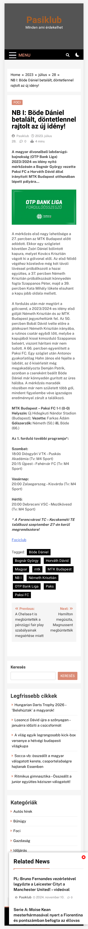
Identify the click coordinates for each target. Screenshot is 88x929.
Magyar (21, 569)
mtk (37, 569)
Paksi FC (22, 595)
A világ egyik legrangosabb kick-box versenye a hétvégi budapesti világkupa (44, 740)
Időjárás (20, 850)
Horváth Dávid (57, 560)
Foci (17, 102)
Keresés (18, 667)
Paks (50, 586)
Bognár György (27, 560)
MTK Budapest (60, 569)
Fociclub (19, 540)
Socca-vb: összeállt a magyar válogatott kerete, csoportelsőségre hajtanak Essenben (42, 761)
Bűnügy (19, 821)
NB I (18, 578)
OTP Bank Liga (27, 586)
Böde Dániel (39, 552)
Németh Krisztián (42, 578)
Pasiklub (44, 20)
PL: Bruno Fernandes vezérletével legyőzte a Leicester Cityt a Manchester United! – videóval (45, 884)
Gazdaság (21, 841)
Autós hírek (22, 811)
